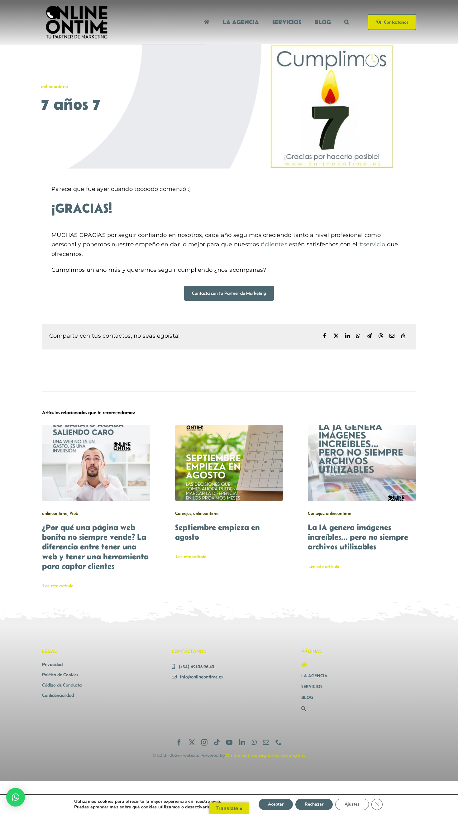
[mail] (266, 742)
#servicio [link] (372, 244)
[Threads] (380, 336)
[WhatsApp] (358, 336)
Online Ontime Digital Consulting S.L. (265, 755)
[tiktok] (217, 742)
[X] (336, 336)
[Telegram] (369, 336)
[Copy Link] (403, 336)
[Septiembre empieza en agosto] (229, 429)
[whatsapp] (254, 742)
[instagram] (204, 742)
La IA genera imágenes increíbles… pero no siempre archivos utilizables (358, 537)
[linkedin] (242, 742)
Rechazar (314, 804)
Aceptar (276, 804)
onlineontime (54, 86)
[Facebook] (324, 336)
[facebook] (179, 742)
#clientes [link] (273, 244)
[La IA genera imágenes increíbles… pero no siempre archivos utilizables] (362, 429)
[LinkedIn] (347, 336)
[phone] (278, 742)
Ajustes (352, 804)
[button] (346, 22)
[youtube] (229, 742)
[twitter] (192, 742)
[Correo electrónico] (392, 336)
